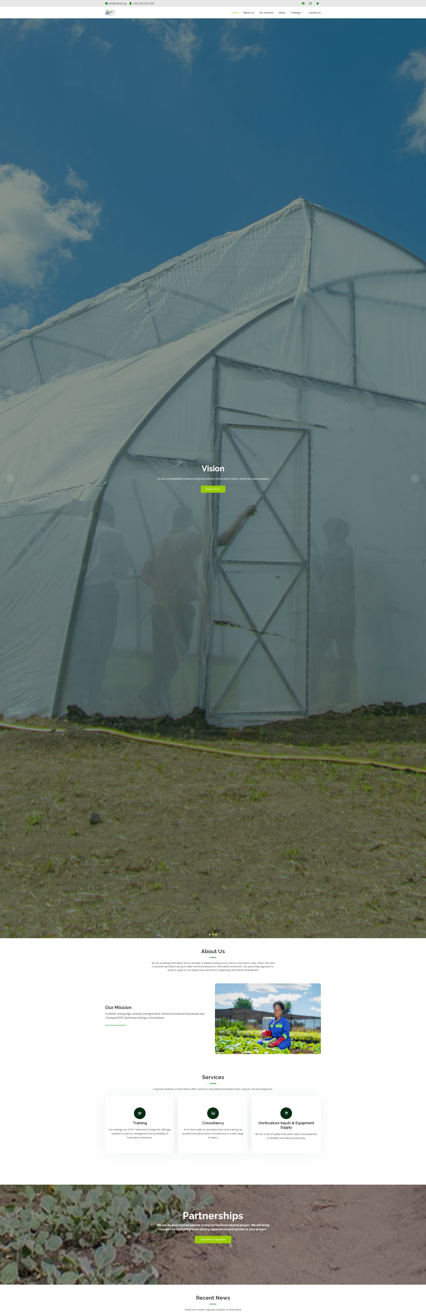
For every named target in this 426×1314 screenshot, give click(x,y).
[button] (10, 478)
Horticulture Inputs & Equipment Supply (286, 1125)
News (282, 12)
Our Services (266, 12)
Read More (213, 489)
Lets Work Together (213, 1239)
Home (234, 12)
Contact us (315, 12)
